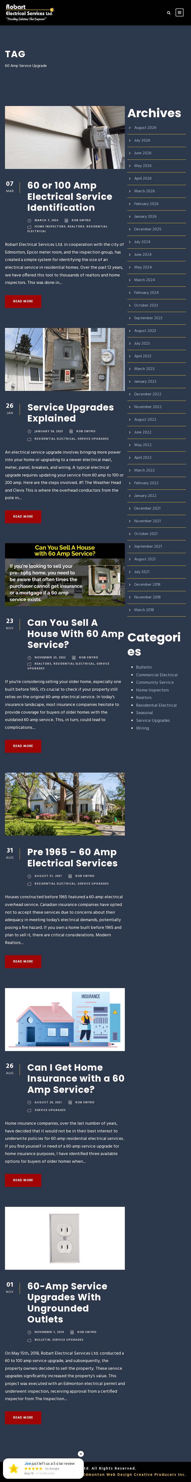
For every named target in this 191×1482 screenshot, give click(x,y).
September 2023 (148, 318)
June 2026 (142, 153)
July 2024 (142, 242)
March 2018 (144, 610)
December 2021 (147, 508)
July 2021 (141, 572)
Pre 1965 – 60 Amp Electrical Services (73, 857)
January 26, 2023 (49, 431)
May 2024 (143, 267)
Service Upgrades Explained (70, 413)
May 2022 (143, 445)
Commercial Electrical (157, 675)
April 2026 (143, 178)
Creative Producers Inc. (160, 1475)
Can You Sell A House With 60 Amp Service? (75, 633)
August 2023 (145, 331)
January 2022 (145, 496)
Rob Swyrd (81, 220)
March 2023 (144, 369)
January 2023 (145, 381)
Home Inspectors (50, 226)
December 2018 (147, 585)
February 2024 (146, 293)
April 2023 (142, 356)
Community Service (155, 682)
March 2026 (144, 191)
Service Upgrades (93, 438)
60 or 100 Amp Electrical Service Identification (69, 196)
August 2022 (145, 420)
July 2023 (142, 343)
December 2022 (147, 394)
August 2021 (144, 559)
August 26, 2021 (48, 1102)
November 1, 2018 (49, 1332)
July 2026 (142, 140)
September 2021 (148, 546)
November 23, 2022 (50, 657)
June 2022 (142, 432)
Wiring (142, 728)
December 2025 (147, 229)
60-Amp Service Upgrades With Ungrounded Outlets (67, 1303)
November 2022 (148, 407)
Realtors (76, 226)
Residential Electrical (55, 438)
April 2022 (143, 458)
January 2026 (145, 216)
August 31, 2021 (48, 876)
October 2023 (146, 305)
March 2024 (144, 280)
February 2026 (146, 204)
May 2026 (143, 166)
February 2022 (146, 483)
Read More (23, 301)
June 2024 (143, 255)
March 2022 (144, 470)
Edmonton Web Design (107, 1475)
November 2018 (147, 597)
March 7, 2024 (46, 220)
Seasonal (144, 713)
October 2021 (145, 534)
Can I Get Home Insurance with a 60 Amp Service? (76, 1078)
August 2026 (145, 128)
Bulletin (42, 1339)
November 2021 (147, 521)
